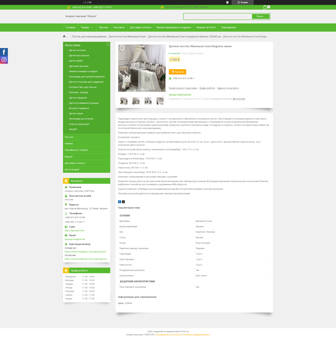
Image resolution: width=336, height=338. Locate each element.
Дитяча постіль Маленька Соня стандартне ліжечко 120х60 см (184, 36)
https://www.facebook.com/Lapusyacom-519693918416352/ (86, 259)
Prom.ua (185, 331)
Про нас (103, 27)
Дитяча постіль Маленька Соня (127, 36)
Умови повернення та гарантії (173, 27)
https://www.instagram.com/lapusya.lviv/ (85, 251)
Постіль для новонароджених (89, 36)
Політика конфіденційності (196, 334)
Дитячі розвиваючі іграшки (84, 103)
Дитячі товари (72, 45)
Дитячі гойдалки (78, 97)
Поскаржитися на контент (169, 334)
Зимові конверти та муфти (83, 71)
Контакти (119, 27)
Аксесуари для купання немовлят (87, 76)
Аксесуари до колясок (81, 118)
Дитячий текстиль (79, 66)
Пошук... (260, 16)
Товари (85, 27)
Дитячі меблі (76, 60)
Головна (70, 27)
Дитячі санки (76, 113)
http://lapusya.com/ (75, 230)
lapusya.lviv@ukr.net (75, 239)
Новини (69, 143)
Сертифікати (228, 27)
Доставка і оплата (140, 27)
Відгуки (68, 156)
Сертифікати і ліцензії (76, 150)
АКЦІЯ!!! (73, 129)
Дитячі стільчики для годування (86, 82)
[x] (123, 202)
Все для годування (79, 108)
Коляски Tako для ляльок (83, 87)
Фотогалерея (72, 169)
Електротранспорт (79, 124)
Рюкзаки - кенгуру (78, 92)
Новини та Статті (206, 27)
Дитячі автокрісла (79, 55)
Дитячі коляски (77, 50)
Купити (179, 71)
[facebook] (119, 202)
